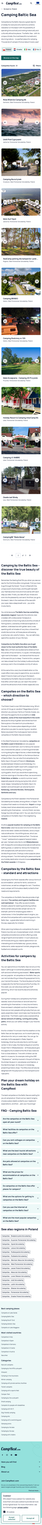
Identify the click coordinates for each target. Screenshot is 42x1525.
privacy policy (23, 1507)
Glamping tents (6, 1424)
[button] (21, 1120)
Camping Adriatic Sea (8, 1324)
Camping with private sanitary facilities (14, 1383)
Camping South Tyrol (8, 1320)
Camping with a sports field (10, 1390)
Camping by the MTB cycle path (11, 1368)
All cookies (10, 1512)
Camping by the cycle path (10, 1398)
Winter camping (6, 1379)
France (38, 49)
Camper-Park (5, 1394)
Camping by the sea (7, 1431)
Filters (38, 66)
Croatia (19, 49)
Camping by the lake (7, 1427)
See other (4, 1355)
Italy (29, 49)
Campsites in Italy (7, 1337)
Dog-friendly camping (8, 1413)
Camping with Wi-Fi (7, 1409)
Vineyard (4, 1372)
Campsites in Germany (8, 1344)
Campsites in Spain (7, 1341)
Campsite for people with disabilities (13, 1405)
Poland (8, 49)
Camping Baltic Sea (7, 1316)
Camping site (5, 1416)
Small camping (6, 1401)
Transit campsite (6, 1387)
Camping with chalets (8, 1435)
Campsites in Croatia (8, 1348)
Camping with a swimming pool (11, 1420)
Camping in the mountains (9, 1376)
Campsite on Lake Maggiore (10, 1327)
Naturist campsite (7, 1365)
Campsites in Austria (8, 1352)
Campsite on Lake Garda (9, 1313)
